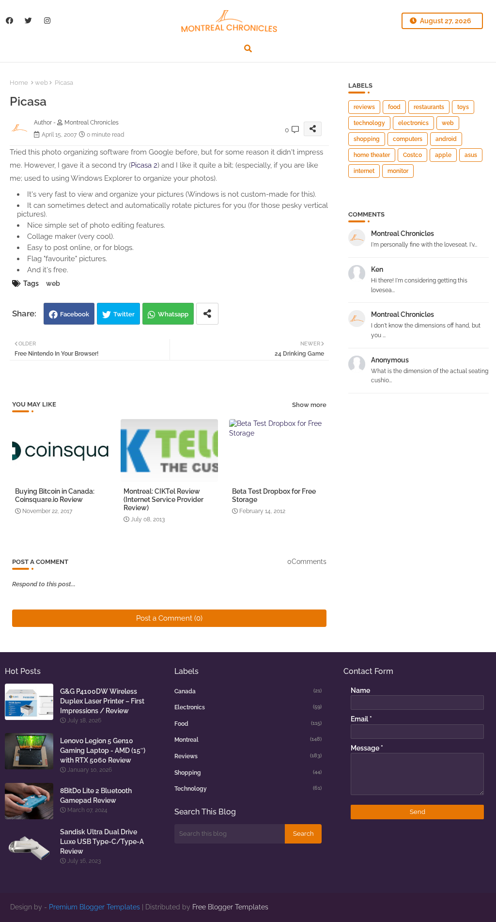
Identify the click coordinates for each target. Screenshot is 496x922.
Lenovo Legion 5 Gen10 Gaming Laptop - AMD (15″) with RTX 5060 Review (102, 750)
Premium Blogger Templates (94, 907)
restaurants (429, 107)
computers (407, 139)
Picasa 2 (144, 165)
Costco (412, 155)
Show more (309, 404)
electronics (413, 123)
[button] (248, 48)
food (394, 107)
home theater (372, 155)
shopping (367, 139)
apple (443, 155)
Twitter (124, 314)
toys (463, 107)
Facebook (74, 314)
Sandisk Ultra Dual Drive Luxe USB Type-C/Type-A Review (102, 841)
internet (364, 171)
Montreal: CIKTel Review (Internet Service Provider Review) (163, 499)
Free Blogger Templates (230, 907)
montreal (248, 739)
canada (248, 691)
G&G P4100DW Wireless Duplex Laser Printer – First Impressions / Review (102, 701)
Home (19, 82)
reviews (364, 107)
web (41, 82)
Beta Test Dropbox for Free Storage (274, 495)
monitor (398, 171)
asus (471, 155)
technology (369, 123)
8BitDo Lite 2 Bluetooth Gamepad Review (96, 795)
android (446, 139)
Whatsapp (173, 314)
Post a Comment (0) (169, 618)
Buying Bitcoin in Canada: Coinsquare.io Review (54, 495)
